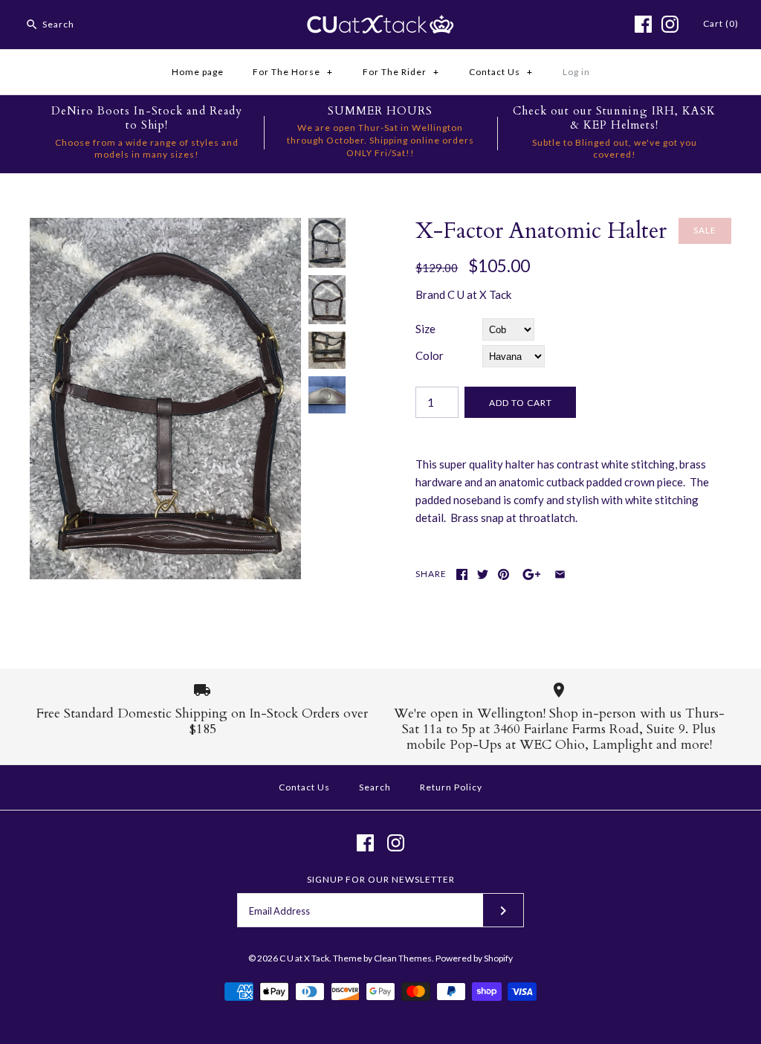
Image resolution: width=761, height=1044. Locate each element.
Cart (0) (721, 23)
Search (375, 787)
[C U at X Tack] (380, 23)
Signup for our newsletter (381, 879)
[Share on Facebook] (461, 574)
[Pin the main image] (503, 574)
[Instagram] (670, 24)
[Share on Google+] (532, 574)
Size (425, 328)
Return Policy (451, 787)
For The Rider (401, 71)
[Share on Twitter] (482, 574)
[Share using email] (560, 574)
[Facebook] (643, 24)
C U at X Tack (479, 294)
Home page (198, 71)
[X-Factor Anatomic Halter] (165, 226)
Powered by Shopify (474, 958)
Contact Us (501, 71)
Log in (576, 71)
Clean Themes (403, 958)
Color (429, 355)
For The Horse (293, 71)
